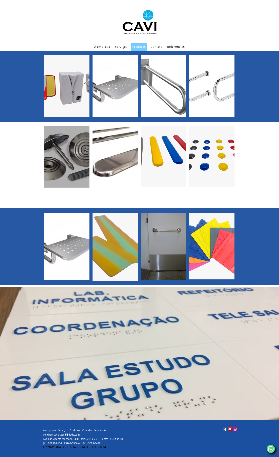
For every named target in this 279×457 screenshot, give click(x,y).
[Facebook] (225, 429)
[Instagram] (235, 429)
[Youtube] (230, 429)
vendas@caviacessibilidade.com (61, 434)
